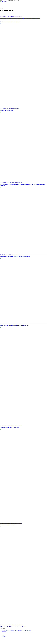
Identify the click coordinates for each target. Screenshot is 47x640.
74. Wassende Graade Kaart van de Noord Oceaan (9, 427)
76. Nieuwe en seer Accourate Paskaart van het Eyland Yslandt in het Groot (14, 325)
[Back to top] (0, 639)
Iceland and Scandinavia (9, 108)
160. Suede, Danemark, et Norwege (6, 110)
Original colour (20, 16)
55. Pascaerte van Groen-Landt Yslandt (7, 524)
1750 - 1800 (2, 323)
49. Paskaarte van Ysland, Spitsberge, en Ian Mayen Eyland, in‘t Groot (13, 626)
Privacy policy (4, 636)
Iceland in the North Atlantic (8, 16)
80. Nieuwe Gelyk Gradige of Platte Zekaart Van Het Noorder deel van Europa (15, 256)
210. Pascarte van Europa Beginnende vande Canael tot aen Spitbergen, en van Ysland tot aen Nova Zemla (20, 18)
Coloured (5, 108)
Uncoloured (13, 323)
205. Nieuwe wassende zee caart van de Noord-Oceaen (10, 21)
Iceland (5, 323)
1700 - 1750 (2, 108)
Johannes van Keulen (15, 16)
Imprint (3, 635)
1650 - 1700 (2, 16)
